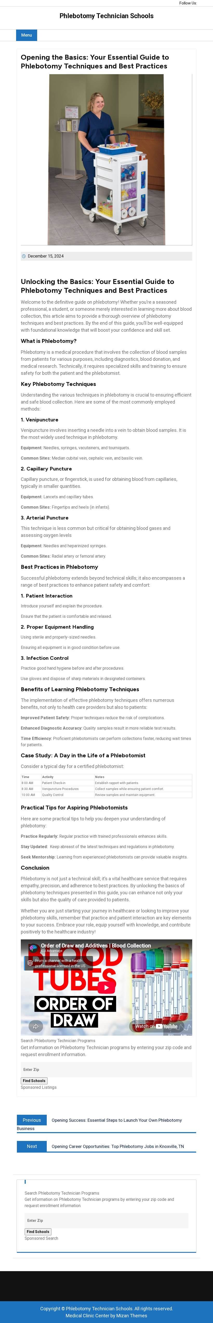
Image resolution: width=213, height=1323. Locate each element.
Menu (26, 35)
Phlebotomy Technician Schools (106, 16)
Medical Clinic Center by (106, 1315)
